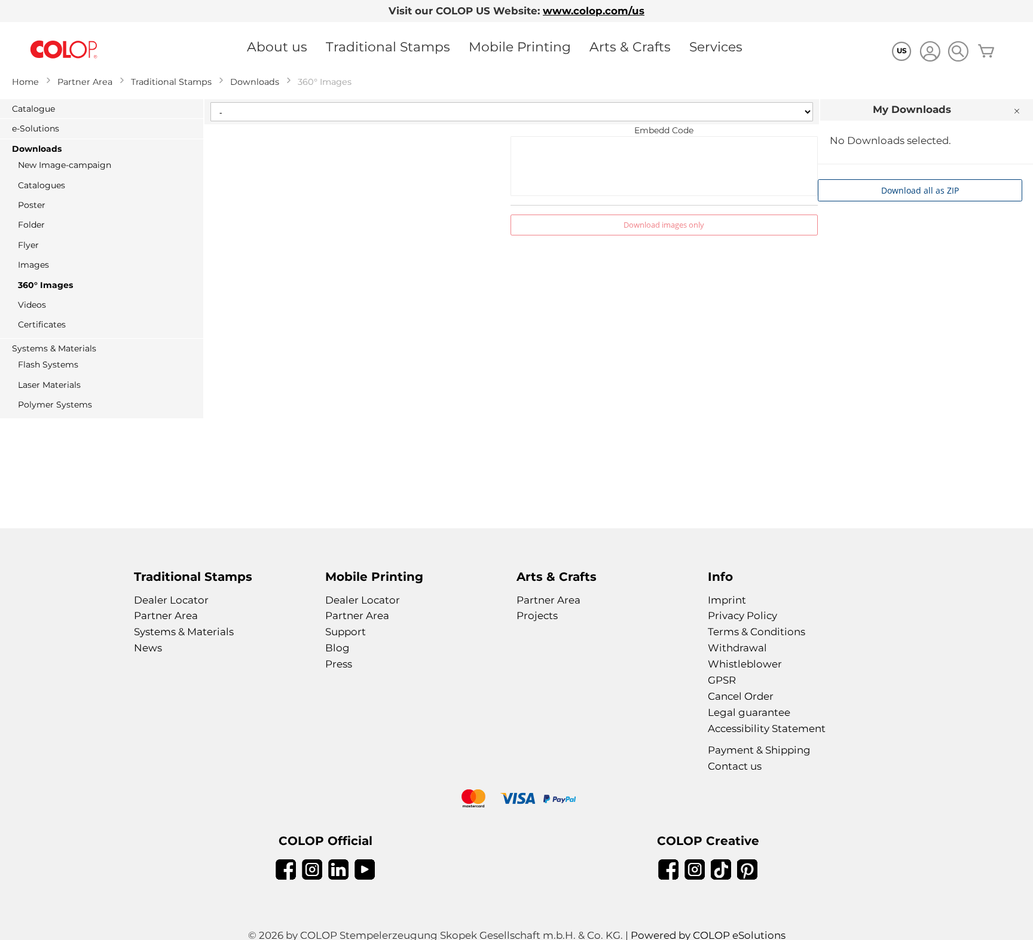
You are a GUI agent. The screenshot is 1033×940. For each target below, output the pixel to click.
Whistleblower (745, 664)
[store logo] (64, 50)
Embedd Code (663, 130)
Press (338, 664)
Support (345, 632)
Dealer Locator (171, 600)
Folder (31, 224)
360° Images (45, 285)
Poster (31, 205)
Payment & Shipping (759, 750)
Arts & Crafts (630, 46)
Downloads (254, 81)
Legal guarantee (749, 712)
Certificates (42, 324)
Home (25, 81)
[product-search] (958, 51)
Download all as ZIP (920, 190)
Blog (337, 648)
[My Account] (930, 52)
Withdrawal (737, 648)
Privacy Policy (742, 615)
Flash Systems (48, 364)
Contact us (735, 766)
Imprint (727, 600)
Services (715, 46)
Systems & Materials (54, 348)
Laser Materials (49, 384)
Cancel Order (741, 696)
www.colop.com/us (593, 11)
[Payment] (516, 799)
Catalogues (41, 185)
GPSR (722, 680)
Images (33, 264)
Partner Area (84, 81)
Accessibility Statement (767, 728)
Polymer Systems (55, 404)
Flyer (28, 245)
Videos (32, 304)
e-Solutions (35, 128)
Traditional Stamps (388, 46)
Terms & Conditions (756, 632)
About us (277, 46)
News (148, 648)
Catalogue (33, 108)
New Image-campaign (64, 165)
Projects (537, 615)
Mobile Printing (520, 46)
